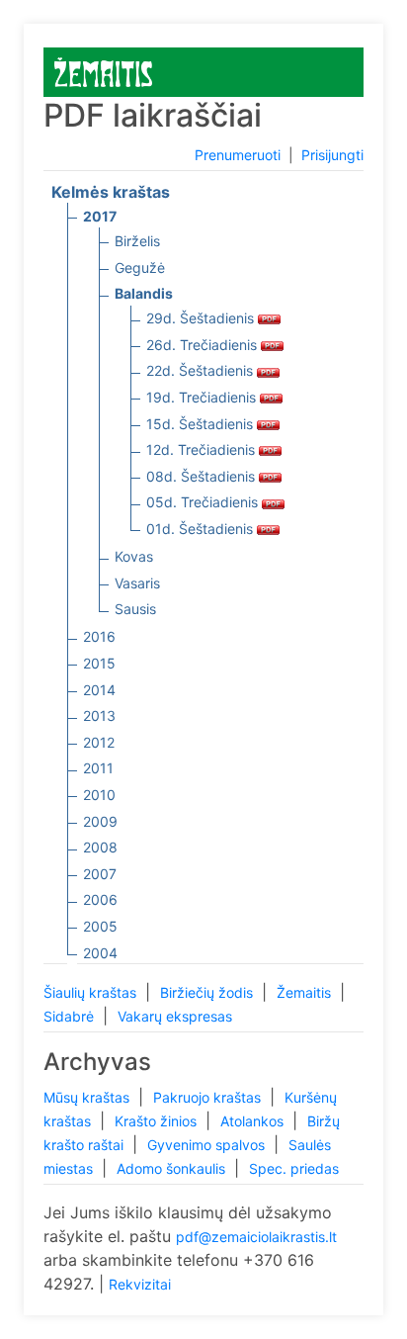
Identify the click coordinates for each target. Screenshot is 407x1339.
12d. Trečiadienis (202, 449)
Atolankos (253, 1121)
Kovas (134, 556)
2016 (99, 636)
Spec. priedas (294, 1168)
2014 (99, 689)
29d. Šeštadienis (202, 318)
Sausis (135, 608)
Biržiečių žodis (208, 992)
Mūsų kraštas (88, 1097)
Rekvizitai (140, 1284)
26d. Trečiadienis (203, 344)
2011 (98, 767)
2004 (100, 952)
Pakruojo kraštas (209, 1097)
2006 (100, 899)
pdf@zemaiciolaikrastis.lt (256, 1236)
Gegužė (140, 267)
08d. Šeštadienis (202, 476)
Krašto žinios (158, 1121)
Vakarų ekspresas (175, 1016)
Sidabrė (70, 1016)
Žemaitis (306, 992)
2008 (100, 847)
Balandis (144, 293)
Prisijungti (332, 154)
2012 (99, 742)
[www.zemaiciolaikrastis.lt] (103, 70)
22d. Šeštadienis (201, 370)
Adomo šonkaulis (173, 1168)
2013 (99, 715)
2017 (100, 216)
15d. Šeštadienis (201, 423)
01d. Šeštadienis (201, 528)
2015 (99, 663)
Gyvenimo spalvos (208, 1144)
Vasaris (137, 583)
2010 (99, 794)
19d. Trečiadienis (203, 397)
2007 (100, 873)
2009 (100, 821)
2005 (100, 926)
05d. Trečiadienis (204, 501)
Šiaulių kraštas (91, 992)
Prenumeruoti (238, 154)
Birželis (137, 240)
